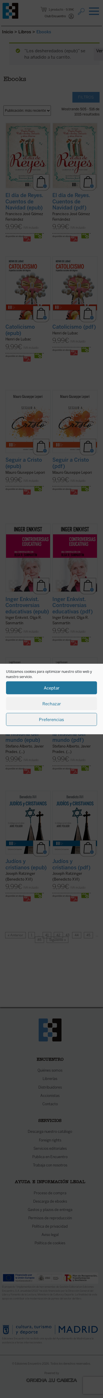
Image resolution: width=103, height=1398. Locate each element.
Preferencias (51, 719)
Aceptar (52, 687)
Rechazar (51, 703)
